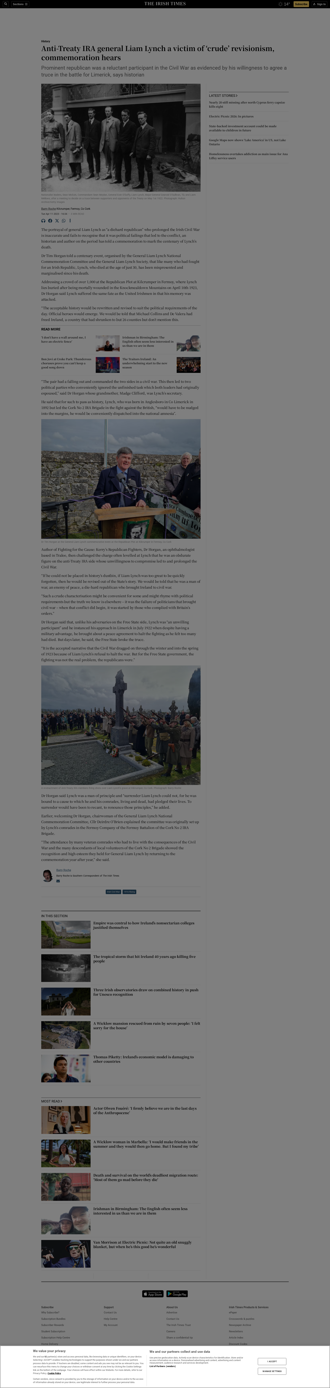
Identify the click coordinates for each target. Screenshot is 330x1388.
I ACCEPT (272, 1361)
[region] (165, 1367)
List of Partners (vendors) (163, 1366)
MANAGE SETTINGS (272, 1371)
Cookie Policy (54, 1373)
